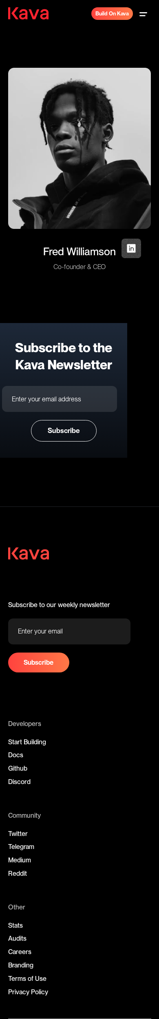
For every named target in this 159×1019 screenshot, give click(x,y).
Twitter (18, 834)
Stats (15, 925)
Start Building (27, 742)
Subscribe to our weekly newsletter (59, 605)
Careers (19, 952)
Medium (19, 860)
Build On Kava (112, 14)
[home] (32, 13)
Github (17, 768)
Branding (20, 965)
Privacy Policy (28, 992)
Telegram (21, 847)
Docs (15, 755)
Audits (17, 938)
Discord (19, 782)
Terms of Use (27, 978)
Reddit (17, 873)
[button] (143, 13)
